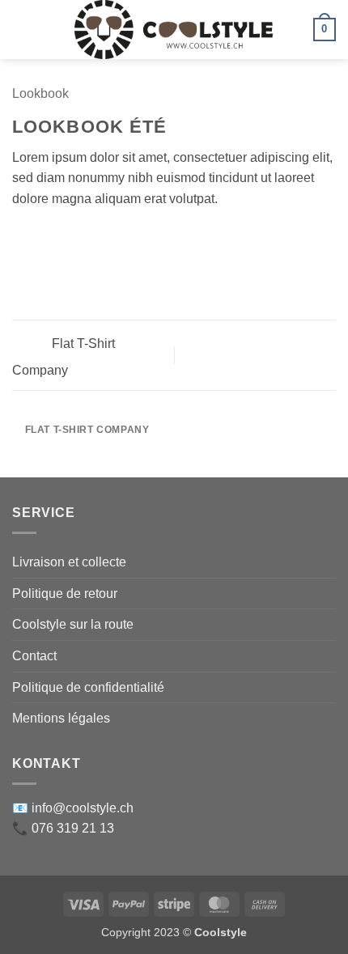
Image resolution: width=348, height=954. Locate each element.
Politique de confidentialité (88, 687)
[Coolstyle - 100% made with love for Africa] (174, 29)
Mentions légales (61, 718)
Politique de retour (64, 593)
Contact (34, 656)
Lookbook (40, 93)
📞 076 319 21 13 (63, 828)
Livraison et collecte (69, 562)
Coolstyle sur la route (73, 624)
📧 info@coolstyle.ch (73, 808)
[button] (22, 29)
